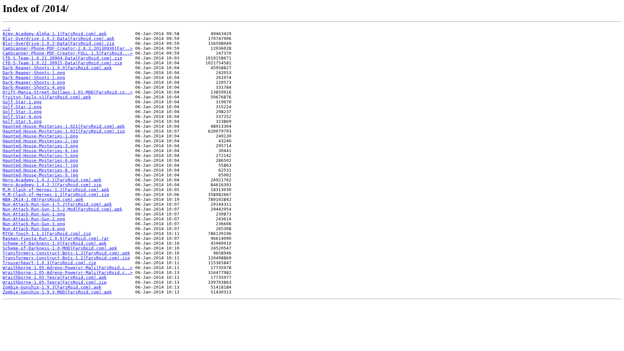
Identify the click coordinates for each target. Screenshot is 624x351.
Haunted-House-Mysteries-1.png (40, 136)
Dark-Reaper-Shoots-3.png (34, 82)
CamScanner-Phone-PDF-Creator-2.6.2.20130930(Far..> (68, 48)
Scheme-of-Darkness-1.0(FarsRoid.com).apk (55, 243)
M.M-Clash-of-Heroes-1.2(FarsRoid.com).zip (56, 194)
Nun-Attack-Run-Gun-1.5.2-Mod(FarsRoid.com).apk (62, 209)
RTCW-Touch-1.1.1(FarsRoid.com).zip (47, 233)
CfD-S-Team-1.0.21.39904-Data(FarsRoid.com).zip (62, 58)
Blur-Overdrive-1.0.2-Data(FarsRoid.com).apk (58, 38)
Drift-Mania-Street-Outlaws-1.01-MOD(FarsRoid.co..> (68, 92)
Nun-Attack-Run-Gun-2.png (34, 218)
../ (6, 28)
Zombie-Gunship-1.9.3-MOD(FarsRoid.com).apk (57, 292)
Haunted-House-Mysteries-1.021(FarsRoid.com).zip (64, 131)
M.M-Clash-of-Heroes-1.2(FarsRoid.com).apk (56, 189)
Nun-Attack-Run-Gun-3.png (34, 223)
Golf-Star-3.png (22, 111)
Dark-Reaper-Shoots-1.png (34, 72)
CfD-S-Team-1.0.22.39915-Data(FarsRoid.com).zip (62, 62)
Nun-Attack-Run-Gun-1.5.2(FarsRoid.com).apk (57, 204)
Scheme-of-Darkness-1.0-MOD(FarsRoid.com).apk (60, 248)
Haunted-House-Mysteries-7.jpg (40, 165)
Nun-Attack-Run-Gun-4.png (34, 228)
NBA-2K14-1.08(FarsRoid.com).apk (43, 199)
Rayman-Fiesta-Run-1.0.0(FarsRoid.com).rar (56, 238)
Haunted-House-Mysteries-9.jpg (40, 175)
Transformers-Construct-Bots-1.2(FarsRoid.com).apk (66, 253)
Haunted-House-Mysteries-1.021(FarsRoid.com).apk (64, 126)
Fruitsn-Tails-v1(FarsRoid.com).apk (47, 97)
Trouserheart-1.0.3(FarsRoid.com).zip (49, 262)
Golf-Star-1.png (22, 101)
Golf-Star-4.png (22, 116)
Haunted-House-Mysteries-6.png (40, 160)
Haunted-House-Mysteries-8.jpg (40, 170)
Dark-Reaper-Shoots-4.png (34, 87)
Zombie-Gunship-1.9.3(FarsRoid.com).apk (52, 287)
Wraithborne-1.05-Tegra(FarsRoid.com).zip (55, 282)
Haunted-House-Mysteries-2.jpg (40, 140)
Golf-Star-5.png (22, 121)
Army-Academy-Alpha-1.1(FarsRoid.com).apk (55, 33)
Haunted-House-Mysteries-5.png (40, 155)
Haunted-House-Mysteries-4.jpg (40, 150)
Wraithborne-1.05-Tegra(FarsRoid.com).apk (55, 277)
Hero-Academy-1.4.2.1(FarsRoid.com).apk (52, 179)
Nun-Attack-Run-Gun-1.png (34, 214)
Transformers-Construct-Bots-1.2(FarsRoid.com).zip (66, 257)
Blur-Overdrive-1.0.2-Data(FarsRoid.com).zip (58, 43)
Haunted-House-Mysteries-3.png (40, 145)
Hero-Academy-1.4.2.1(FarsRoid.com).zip (52, 184)
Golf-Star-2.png (22, 106)
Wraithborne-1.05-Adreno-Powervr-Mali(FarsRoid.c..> (68, 267)
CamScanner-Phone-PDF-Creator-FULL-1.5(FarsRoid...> (68, 53)
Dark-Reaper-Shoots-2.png (34, 77)
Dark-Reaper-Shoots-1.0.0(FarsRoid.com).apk (57, 67)
